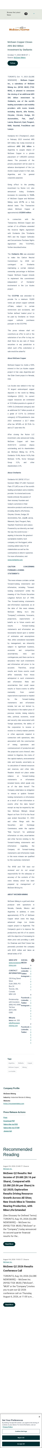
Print (5, 1118)
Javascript (7, 1131)
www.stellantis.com (15, 560)
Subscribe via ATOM (11, 1128)
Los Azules (12, 1071)
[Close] (39, 1416)
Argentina (11, 1063)
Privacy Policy (8, 1427)
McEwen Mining (20, 58)
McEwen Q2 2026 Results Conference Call (18, 1268)
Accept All (21, 1444)
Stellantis (21, 1063)
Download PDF (9, 1121)
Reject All (21, 1437)
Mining (24, 1067)
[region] (21, 1431)
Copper (29, 1063)
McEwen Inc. (7, 1169)
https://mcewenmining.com (13, 1104)
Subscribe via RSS (10, 1124)
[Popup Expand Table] (32, 960)
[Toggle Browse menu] (34, 13)
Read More (9, 1244)
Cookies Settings (21, 1431)
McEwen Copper (14, 1067)
